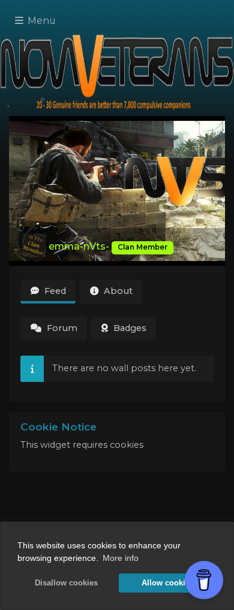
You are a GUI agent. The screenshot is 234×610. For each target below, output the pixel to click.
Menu (40, 20)
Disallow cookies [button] (66, 583)
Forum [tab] (60, 328)
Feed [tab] (54, 291)
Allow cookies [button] (168, 583)
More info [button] (121, 558)
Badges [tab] (128, 328)
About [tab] (117, 291)
